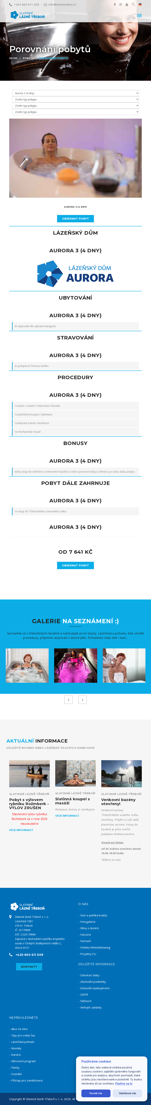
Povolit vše (95, 1093)
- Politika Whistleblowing (94, 947)
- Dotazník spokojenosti (94, 988)
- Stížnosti (84, 1001)
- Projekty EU (87, 954)
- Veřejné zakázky (90, 1007)
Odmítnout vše (127, 1093)
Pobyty (28, 58)
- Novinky (15, 1048)
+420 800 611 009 (26, 4)
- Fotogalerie (86, 921)
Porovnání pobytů (53, 58)
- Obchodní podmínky (92, 981)
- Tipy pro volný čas (22, 1035)
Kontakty (29, 966)
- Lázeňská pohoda (21, 1042)
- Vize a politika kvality (92, 915)
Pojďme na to (123, 1083)
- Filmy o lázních (88, 928)
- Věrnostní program (22, 1061)
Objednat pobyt (75, 218)
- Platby (14, 1067)
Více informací (21, 830)
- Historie (84, 934)
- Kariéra (15, 1054)
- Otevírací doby (89, 975)
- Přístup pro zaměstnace (26, 1080)
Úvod (13, 58)
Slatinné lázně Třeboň (29, 794)
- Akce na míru (18, 1029)
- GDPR (83, 994)
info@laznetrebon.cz (62, 4)
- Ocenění (15, 1074)
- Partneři (84, 941)
